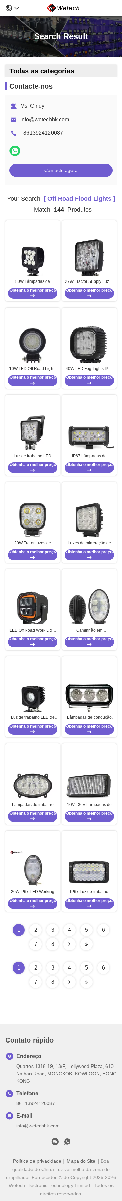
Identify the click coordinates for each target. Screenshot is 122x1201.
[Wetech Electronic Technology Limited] (63, 8)
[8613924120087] (67, 1143)
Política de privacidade (37, 1161)
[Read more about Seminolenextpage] (69, 982)
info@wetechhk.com (44, 119)
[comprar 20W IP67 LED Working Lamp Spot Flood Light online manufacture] (32, 872)
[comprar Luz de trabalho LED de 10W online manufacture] (32, 698)
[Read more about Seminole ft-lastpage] (86, 982)
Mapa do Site (81, 1161)
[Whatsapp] (15, 151)
